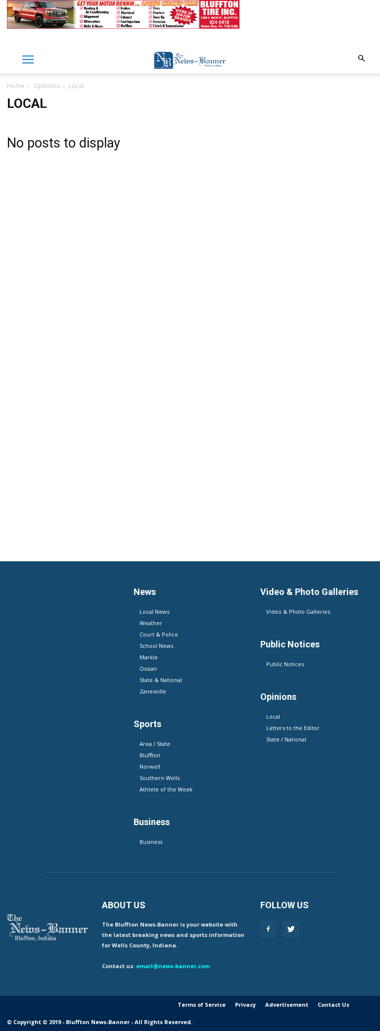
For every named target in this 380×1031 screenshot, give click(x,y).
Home (15, 86)
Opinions (46, 86)
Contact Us (333, 1004)
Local (273, 716)
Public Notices (285, 664)
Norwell (150, 766)
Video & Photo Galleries (298, 611)
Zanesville (153, 691)
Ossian (148, 668)
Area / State (155, 743)
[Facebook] (268, 929)
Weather (151, 623)
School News (156, 645)
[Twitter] (291, 929)
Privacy (245, 1004)
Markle (149, 657)
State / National (286, 739)
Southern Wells (160, 778)
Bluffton (150, 755)
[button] (361, 58)
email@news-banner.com (173, 966)
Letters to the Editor (293, 728)
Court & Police (159, 634)
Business (151, 841)
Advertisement (286, 1004)
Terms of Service (202, 1004)
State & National (161, 680)
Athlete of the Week (166, 789)
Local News (154, 611)
